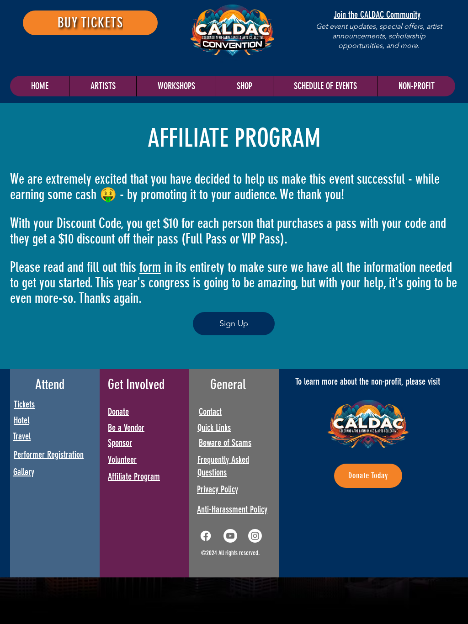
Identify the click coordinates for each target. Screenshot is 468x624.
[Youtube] (230, 536)
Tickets (24, 404)
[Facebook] (206, 536)
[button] (325, 86)
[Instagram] (255, 536)
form (150, 267)
